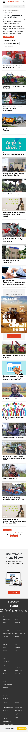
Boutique (17, 704)
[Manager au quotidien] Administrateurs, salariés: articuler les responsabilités (14, 521)
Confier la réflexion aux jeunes (13, 194)
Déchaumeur (6, 698)
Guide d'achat (18, 665)
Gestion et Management (13, 10)
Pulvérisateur (6, 636)
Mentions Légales (18, 710)
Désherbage (17, 647)
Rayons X (5, 665)
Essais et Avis (18, 617)
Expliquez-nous (22, 728)
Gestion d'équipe (9, 12)
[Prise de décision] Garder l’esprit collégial (14, 418)
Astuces (4, 716)
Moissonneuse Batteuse (8, 641)
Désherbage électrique (7, 619)
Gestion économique (9, 40)
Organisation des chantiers (11, 43)
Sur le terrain (5, 710)
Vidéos (4, 713)
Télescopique (17, 622)
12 (17, 530)
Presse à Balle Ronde (7, 684)
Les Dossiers (5, 718)
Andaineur (5, 692)
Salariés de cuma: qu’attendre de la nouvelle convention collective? (14, 153)
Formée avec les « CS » (10, 478)
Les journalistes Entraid (8, 724)
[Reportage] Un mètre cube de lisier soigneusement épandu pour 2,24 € (14, 458)
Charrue (4, 670)
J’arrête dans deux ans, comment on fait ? (14, 130)
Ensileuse (5, 644)
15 (5, 532)
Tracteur (4, 622)
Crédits (16, 717)
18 (15, 532)
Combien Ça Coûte (19, 670)
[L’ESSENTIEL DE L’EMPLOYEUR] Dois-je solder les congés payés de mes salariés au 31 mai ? (13, 377)
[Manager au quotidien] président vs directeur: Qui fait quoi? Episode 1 (14, 214)
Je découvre (14, 336)
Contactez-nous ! (18, 707)
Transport (5, 655)
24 (17, 534)
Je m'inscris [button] (14, 592)
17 (12, 532)
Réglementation (6, 704)
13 (20, 530)
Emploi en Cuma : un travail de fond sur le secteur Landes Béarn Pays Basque (14, 240)
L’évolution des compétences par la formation (14, 87)
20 (22, 532)
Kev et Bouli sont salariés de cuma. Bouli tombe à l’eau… (12, 66)
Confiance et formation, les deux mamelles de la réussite (13, 174)
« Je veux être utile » (10, 398)
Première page (7, 530)
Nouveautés (6, 617)
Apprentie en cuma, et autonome (13, 437)
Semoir (4, 625)
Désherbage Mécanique (8, 633)
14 (23, 530)
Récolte (4, 658)
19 (18, 532)
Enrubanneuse (6, 667)
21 (7, 534)
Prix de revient (18, 673)
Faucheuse (5, 695)
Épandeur (5, 647)
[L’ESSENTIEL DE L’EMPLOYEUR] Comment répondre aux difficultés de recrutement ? (14, 282)
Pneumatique (6, 661)
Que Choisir (17, 667)
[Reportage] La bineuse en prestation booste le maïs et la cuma (13, 499)
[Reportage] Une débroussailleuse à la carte (14, 356)
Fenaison (5, 650)
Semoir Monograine (7, 627)
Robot (4, 653)
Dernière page (14, 536)
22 (10, 534)
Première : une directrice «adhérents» (11, 261)
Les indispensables (7, 721)
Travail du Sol (6, 630)
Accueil (4, 10)
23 (13, 534)
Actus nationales (8, 47)
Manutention (6, 639)
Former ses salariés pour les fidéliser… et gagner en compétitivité (12, 108)
